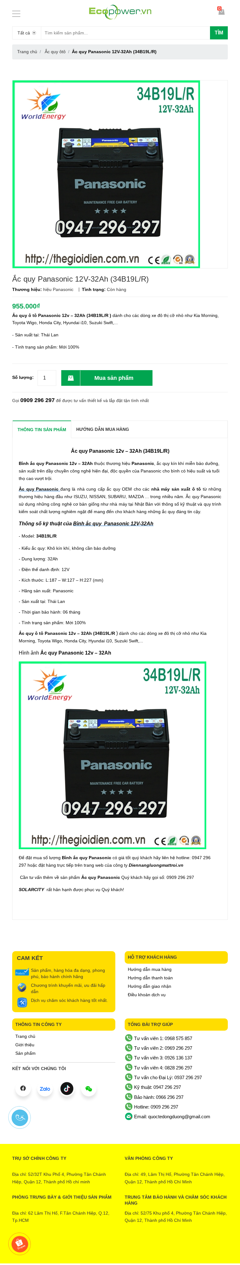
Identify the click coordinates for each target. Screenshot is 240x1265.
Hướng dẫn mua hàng (150, 969)
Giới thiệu (24, 1044)
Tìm (219, 32)
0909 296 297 (37, 400)
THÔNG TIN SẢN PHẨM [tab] (42, 429)
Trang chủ (25, 1036)
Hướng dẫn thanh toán (150, 977)
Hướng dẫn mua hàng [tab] (102, 429)
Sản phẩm (25, 1053)
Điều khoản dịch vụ (147, 994)
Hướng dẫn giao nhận (149, 986)
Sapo (146, 1248)
